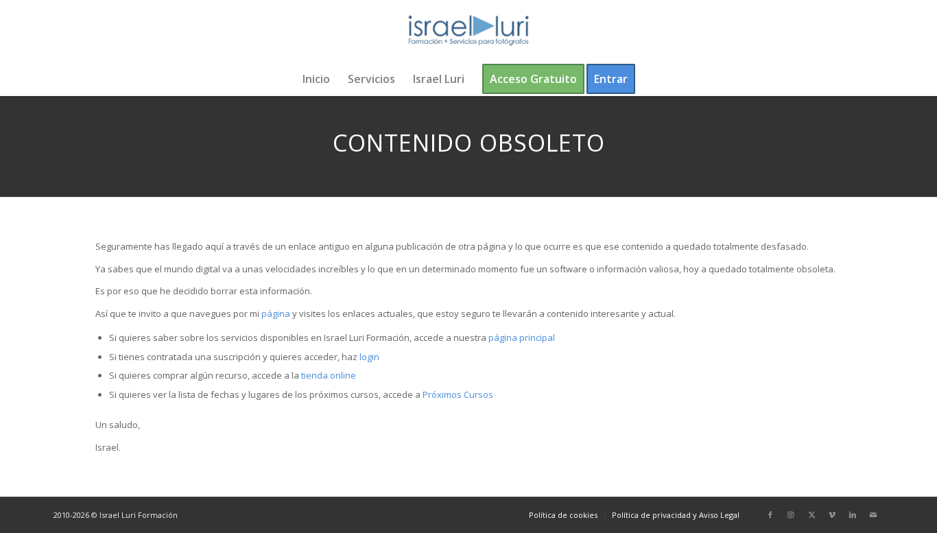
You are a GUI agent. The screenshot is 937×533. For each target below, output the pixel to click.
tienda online (328, 375)
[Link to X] (811, 514)
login (369, 357)
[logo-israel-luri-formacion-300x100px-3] (468, 31)
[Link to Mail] (873, 514)
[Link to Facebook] (770, 514)
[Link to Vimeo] (832, 514)
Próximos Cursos (456, 394)
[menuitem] (316, 79)
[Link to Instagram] (791, 514)
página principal (521, 337)
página (275, 313)
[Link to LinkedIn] (852, 514)
